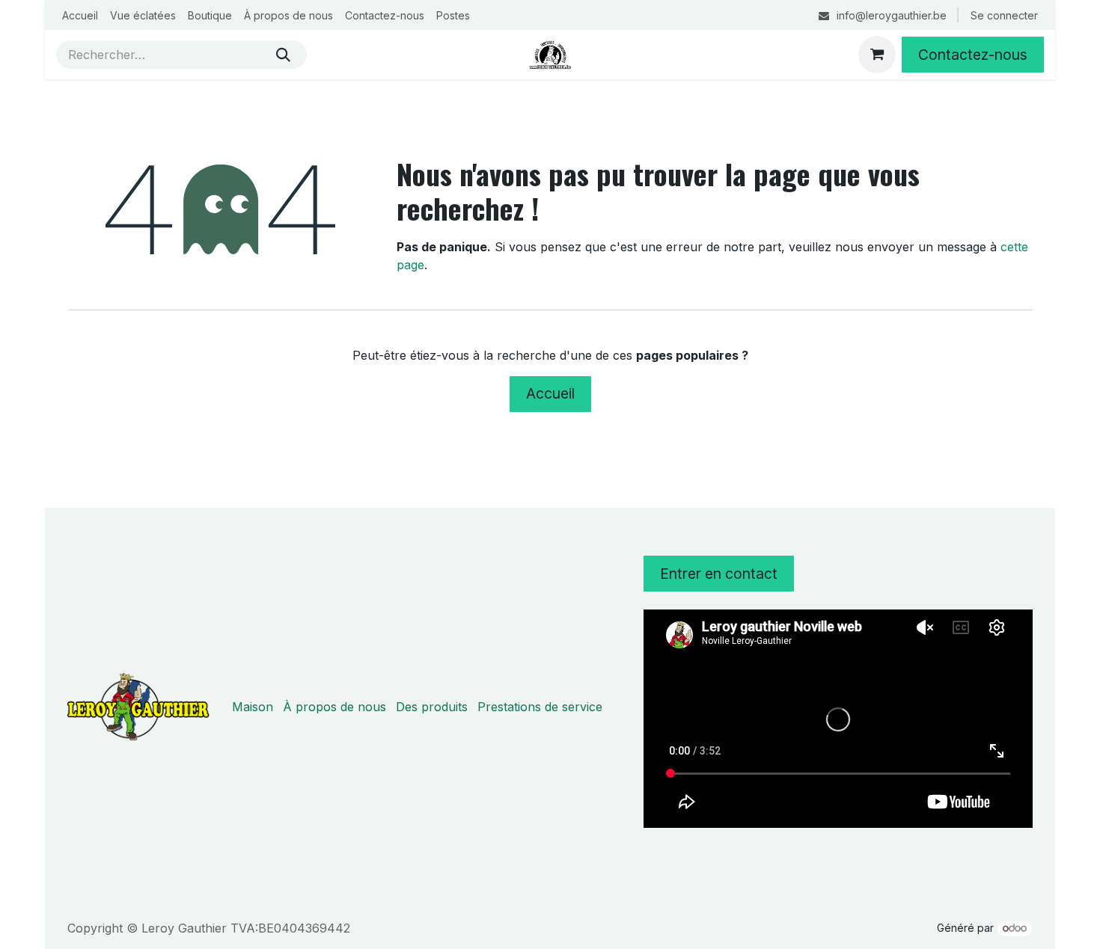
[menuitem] (80, 15)
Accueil (550, 393)
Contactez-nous (972, 55)
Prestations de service (539, 706)
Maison (252, 706)
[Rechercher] (283, 54)
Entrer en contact (718, 574)
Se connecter (1004, 15)
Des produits (432, 706)
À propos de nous (334, 706)
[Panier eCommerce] (877, 54)
